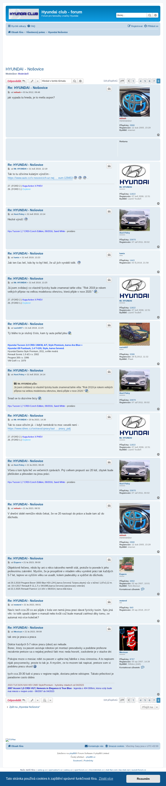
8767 (132, 659)
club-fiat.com (111, 770)
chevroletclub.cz (96, 770)
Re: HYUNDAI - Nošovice (28, 88)
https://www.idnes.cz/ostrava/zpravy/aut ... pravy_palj (39, 428)
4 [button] (140, 81)
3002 (132, 581)
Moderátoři (23, 73)
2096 (132, 354)
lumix (122, 253)
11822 (133, 194)
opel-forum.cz (80, 770)
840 (131, 607)
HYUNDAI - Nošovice (25, 69)
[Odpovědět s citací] (109, 88)
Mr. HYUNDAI (125, 187)
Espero (123, 574)
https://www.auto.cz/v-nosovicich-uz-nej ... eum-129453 (40, 177)
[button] (122, 81)
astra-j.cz (68, 770)
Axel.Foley (124, 233)
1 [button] (133, 81)
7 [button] (154, 81)
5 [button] (145, 81)
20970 (133, 240)
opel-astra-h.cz (55, 770)
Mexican (123, 652)
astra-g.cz (42, 770)
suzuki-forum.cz (139, 770)
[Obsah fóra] (24, 13)
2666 (132, 125)
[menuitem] (31, 26)
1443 (132, 260)
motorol (123, 601)
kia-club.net (124, 770)
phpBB (72, 753)
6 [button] (149, 81)
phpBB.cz (90, 757)
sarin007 (123, 347)
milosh (122, 118)
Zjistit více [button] (106, 778)
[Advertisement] (83, 50)
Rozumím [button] (143, 778)
